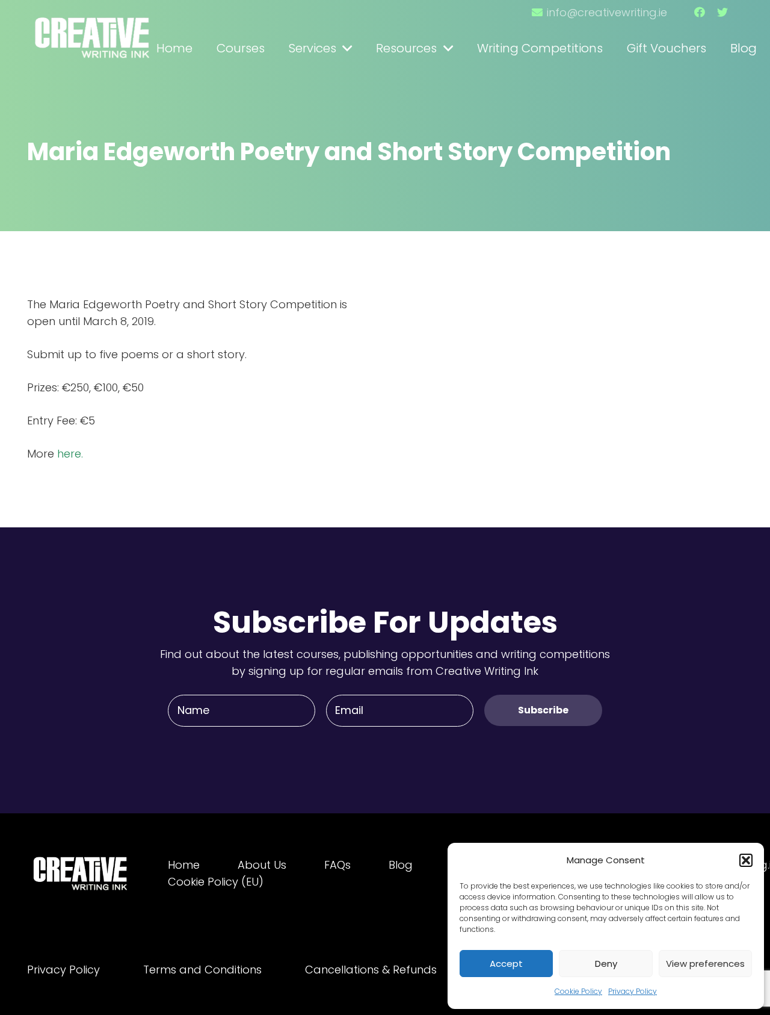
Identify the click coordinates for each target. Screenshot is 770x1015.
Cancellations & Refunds (371, 969)
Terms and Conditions (202, 969)
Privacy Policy (632, 991)
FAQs (337, 864)
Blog (401, 864)
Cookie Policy (578, 991)
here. (70, 453)
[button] (746, 860)
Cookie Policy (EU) (215, 881)
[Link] (93, 32)
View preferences (705, 963)
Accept (506, 963)
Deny (606, 963)
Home (184, 864)
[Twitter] (722, 12)
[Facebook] (699, 12)
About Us (262, 864)
